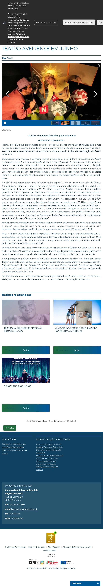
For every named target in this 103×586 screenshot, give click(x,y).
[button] (55, 123)
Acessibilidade (49, 550)
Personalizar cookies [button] (46, 22)
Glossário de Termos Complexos (77, 547)
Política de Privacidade (15, 547)
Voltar (11, 428)
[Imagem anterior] (7, 94)
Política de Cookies (36, 547)
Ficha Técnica (54, 547)
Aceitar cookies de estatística (79, 22)
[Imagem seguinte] (95, 94)
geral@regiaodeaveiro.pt (24, 509)
